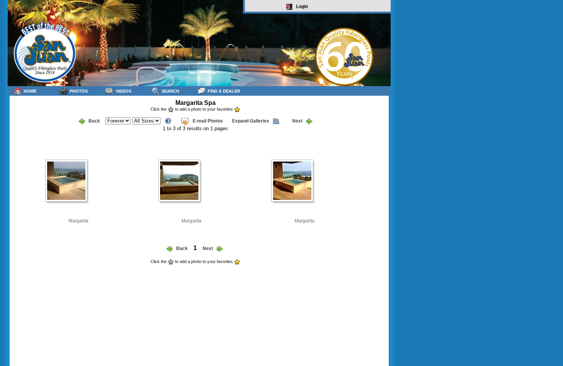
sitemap (381, 266)
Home (30, 91)
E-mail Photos (208, 121)
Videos (123, 91)
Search (170, 91)
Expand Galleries (250, 121)
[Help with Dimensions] (168, 120)
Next (297, 121)
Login (302, 6)
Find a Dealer (224, 91)
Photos (79, 91)
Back (94, 121)
